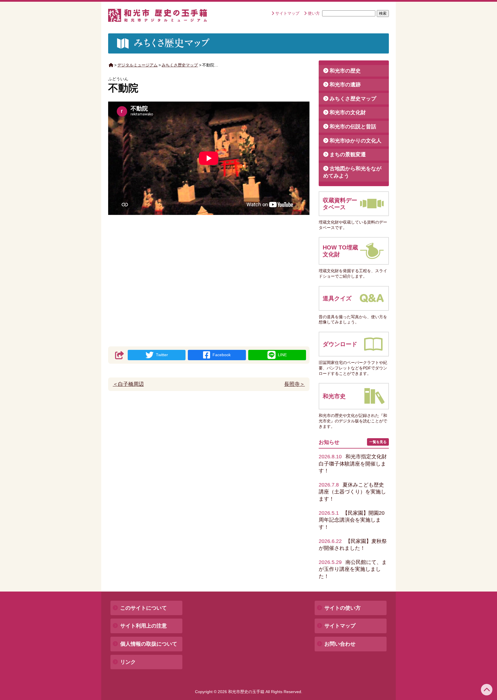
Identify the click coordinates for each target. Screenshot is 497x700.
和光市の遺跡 (345, 84)
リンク (128, 662)
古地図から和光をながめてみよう (352, 172)
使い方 (314, 13)
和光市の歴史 (345, 71)
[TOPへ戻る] (486, 689)
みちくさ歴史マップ (180, 65)
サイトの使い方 (342, 608)
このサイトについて (143, 608)
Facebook (222, 354)
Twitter (162, 354)
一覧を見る (378, 442)
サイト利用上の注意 (143, 626)
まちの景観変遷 (348, 154)
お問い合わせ (339, 644)
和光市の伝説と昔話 (353, 126)
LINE (282, 354)
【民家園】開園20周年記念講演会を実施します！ (352, 520)
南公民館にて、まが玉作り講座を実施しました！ (353, 569)
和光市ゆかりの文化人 (355, 141)
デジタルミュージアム (137, 65)
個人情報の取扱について (148, 644)
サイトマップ (287, 13)
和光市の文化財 (348, 112)
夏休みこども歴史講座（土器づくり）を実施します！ (352, 492)
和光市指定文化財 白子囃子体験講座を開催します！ (355, 464)
